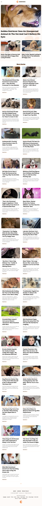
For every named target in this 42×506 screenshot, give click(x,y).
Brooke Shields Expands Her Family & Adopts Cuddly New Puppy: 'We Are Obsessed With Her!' (9, 351)
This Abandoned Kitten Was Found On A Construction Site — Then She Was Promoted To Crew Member (10, 82)
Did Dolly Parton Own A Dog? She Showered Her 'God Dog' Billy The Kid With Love (10, 174)
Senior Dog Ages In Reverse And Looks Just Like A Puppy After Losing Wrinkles (10, 56)
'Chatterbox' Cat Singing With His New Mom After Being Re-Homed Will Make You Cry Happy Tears (10, 233)
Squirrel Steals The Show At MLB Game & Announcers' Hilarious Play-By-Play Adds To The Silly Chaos (31, 144)
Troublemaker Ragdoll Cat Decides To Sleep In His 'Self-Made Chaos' (31, 292)
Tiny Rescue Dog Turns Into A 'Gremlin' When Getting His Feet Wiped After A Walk (10, 411)
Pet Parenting (4, 169)
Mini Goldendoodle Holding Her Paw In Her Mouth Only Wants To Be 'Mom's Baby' (10, 292)
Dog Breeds (2, 52)
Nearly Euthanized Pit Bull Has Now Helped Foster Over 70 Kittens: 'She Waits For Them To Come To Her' (10, 114)
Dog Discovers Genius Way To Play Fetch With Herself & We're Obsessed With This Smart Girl (10, 381)
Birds (24, 407)
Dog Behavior (25, 169)
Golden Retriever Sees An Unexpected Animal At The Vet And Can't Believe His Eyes (20, 34)
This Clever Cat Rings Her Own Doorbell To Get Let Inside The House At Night (31, 440)
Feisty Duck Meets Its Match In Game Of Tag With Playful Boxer (31, 410)
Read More (4, 92)
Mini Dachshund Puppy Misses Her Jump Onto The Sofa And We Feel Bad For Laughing (31, 321)
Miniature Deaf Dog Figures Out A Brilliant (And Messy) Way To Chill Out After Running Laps (31, 174)
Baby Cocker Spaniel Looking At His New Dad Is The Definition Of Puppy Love (31, 56)
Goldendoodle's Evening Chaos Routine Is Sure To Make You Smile (9, 143)
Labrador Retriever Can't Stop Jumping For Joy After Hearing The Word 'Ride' (31, 232)
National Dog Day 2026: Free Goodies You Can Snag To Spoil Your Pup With (31, 113)
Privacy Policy (25, 491)
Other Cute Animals (26, 259)
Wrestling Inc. (24, 498)
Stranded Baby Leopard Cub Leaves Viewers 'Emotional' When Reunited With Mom (10, 321)
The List (16, 498)
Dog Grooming (4, 407)
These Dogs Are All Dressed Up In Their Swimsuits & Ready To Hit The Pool (10, 440)
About (14, 491)
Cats (3, 78)
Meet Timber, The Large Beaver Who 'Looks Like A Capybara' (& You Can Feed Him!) (31, 263)
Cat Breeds (24, 289)
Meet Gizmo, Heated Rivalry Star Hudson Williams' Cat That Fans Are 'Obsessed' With (31, 204)
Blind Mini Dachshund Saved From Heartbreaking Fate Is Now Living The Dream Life (10, 469)
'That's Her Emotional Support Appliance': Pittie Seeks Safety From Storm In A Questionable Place (10, 204)
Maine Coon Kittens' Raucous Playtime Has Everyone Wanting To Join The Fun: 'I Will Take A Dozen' (30, 83)
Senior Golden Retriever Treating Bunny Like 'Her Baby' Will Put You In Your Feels (31, 381)
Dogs (3, 437)
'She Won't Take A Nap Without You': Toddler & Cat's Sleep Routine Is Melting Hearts (9, 263)
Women (20, 498)
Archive (19, 491)
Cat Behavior (25, 78)
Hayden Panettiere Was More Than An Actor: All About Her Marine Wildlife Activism (31, 351)
